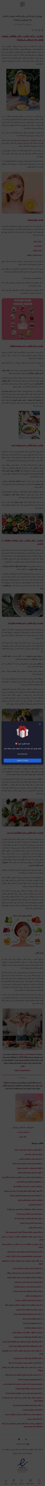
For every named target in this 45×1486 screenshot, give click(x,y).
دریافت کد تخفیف (22, 760)
